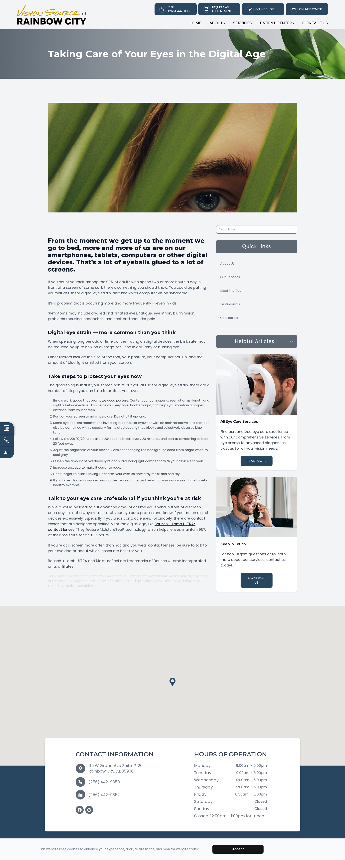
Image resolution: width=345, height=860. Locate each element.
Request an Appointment (222, 9)
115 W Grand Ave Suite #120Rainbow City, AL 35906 (115, 768)
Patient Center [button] (276, 23)
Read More (257, 460)
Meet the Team (232, 290)
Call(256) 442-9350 (179, 9)
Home (195, 23)
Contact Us (315, 23)
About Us (227, 263)
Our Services (230, 277)
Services (242, 23)
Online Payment (311, 9)
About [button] (216, 23)
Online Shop (264, 9)
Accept (238, 849)
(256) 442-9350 (104, 782)
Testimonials (230, 304)
